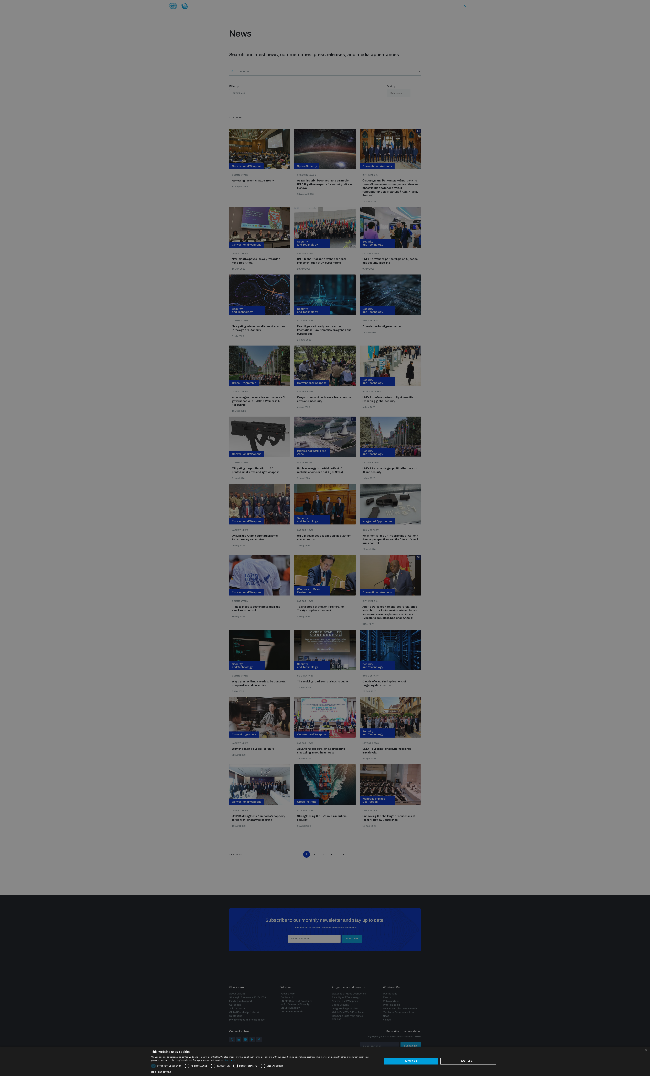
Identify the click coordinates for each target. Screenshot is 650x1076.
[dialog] (325, 1061)
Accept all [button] (411, 1061)
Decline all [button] (468, 1061)
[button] (263, 1071)
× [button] (646, 1050)
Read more (229, 1060)
